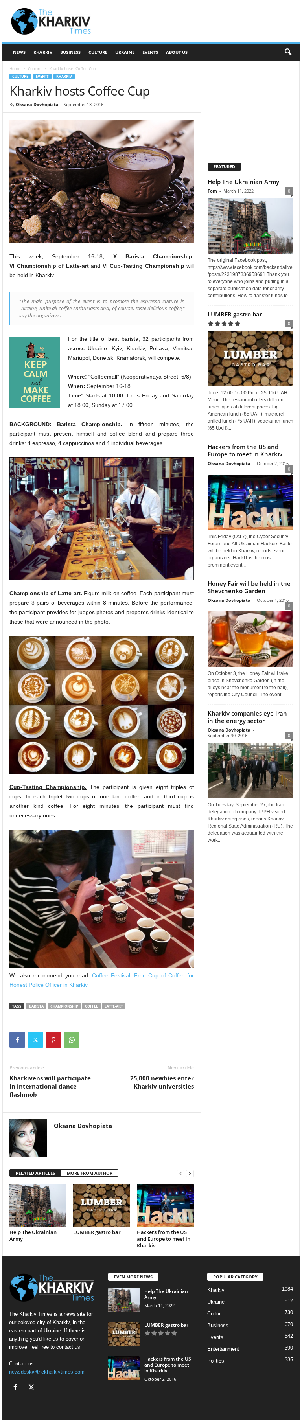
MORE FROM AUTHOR (89, 1173)
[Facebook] (17, 1040)
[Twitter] (35, 1040)
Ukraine (124, 52)
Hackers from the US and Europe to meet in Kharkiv (163, 1239)
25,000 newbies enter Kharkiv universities (162, 1082)
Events (150, 52)
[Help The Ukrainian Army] (37, 1205)
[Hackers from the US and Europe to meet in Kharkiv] (165, 1205)
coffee (91, 1006)
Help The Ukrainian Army (33, 1235)
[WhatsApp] (71, 1040)
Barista (36, 1006)
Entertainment (223, 1349)
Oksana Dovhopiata (37, 104)
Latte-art (114, 1006)
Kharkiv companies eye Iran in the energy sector (247, 717)
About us (177, 52)
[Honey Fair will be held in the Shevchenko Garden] (250, 637)
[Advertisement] (200, 21)
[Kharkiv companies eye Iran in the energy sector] (250, 770)
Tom (212, 191)
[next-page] (190, 1173)
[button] (287, 52)
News (19, 52)
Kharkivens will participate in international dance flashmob (50, 1086)
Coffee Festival (111, 975)
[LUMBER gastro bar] (101, 1205)
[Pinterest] (53, 1040)
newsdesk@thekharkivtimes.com (47, 1372)
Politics (215, 1361)
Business (70, 52)
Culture (97, 52)
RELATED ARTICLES (35, 1173)
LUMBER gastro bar (97, 1232)
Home (14, 68)
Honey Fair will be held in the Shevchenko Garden (249, 587)
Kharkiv (42, 52)
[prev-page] (180, 1173)
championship (64, 1006)
